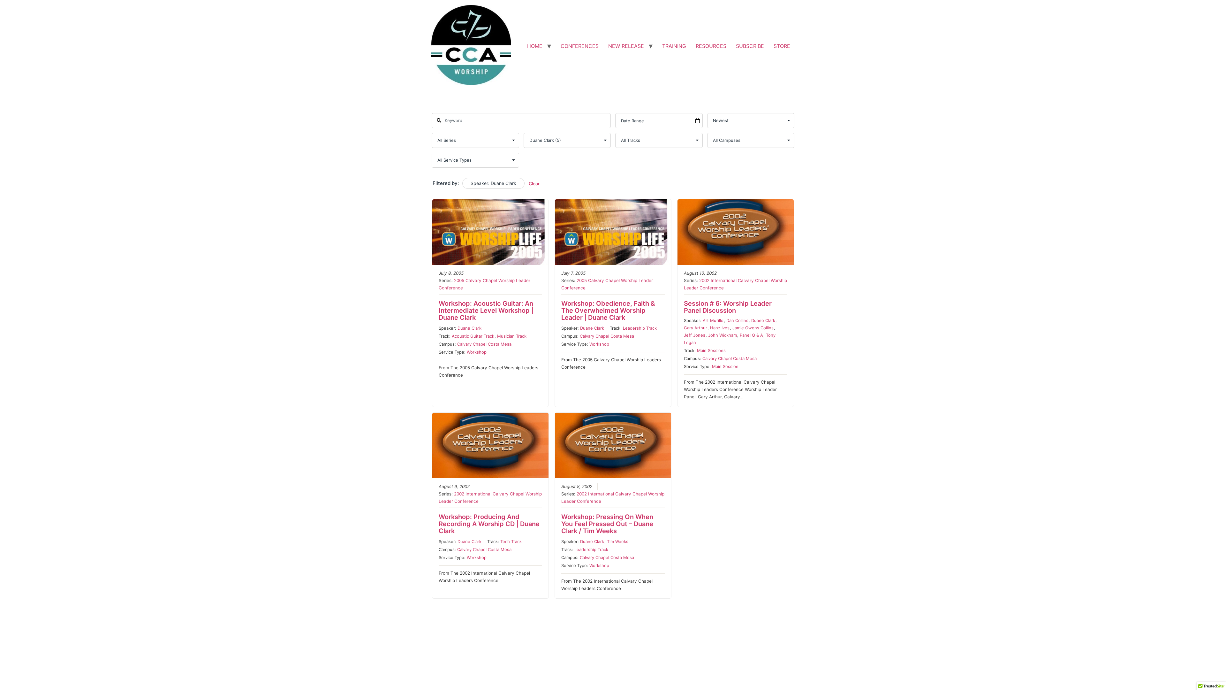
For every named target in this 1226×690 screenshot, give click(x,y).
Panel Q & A (751, 335)
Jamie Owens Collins (753, 327)
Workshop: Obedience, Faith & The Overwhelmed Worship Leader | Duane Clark (608, 310)
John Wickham (722, 335)
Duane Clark (469, 328)
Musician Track (511, 336)
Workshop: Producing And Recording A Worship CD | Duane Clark (489, 524)
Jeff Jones (694, 335)
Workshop (477, 352)
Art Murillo (713, 320)
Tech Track (511, 541)
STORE (782, 46)
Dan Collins (737, 320)
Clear (534, 183)
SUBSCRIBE (750, 46)
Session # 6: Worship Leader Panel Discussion (728, 307)
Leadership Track (640, 328)
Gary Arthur (695, 327)
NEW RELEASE (626, 46)
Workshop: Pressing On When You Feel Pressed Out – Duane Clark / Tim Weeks (607, 524)
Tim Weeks (617, 541)
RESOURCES (711, 46)
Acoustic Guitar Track (473, 336)
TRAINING (674, 46)
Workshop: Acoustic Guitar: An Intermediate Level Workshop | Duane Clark (486, 310)
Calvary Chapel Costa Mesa (484, 344)
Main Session (725, 366)
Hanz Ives (720, 327)
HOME (534, 46)
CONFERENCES (580, 46)
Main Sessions (711, 350)
